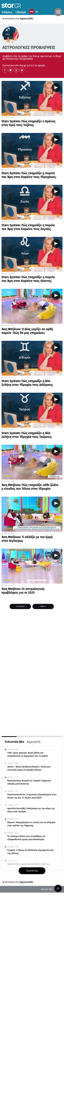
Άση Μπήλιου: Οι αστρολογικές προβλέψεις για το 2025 (23, 591)
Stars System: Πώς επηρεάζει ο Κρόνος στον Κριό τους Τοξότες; (28, 123)
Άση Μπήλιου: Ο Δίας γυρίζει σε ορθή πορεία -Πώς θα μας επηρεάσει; (27, 331)
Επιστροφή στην (18, 18)
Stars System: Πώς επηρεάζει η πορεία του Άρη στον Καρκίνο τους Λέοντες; (28, 279)
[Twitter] (10, 70)
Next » (43, 606)
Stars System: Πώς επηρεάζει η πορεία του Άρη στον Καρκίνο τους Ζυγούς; (28, 227)
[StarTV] (34, 12)
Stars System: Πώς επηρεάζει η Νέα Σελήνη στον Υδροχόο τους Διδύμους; (27, 383)
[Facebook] (4, 70)
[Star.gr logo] (11, 5)
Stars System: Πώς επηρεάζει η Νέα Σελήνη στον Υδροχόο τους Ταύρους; (26, 435)
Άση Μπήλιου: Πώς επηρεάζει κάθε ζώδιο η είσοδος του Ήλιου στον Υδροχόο (29, 487)
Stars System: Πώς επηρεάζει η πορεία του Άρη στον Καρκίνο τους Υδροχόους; (28, 175)
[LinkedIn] (21, 70)
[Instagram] (16, 70)
